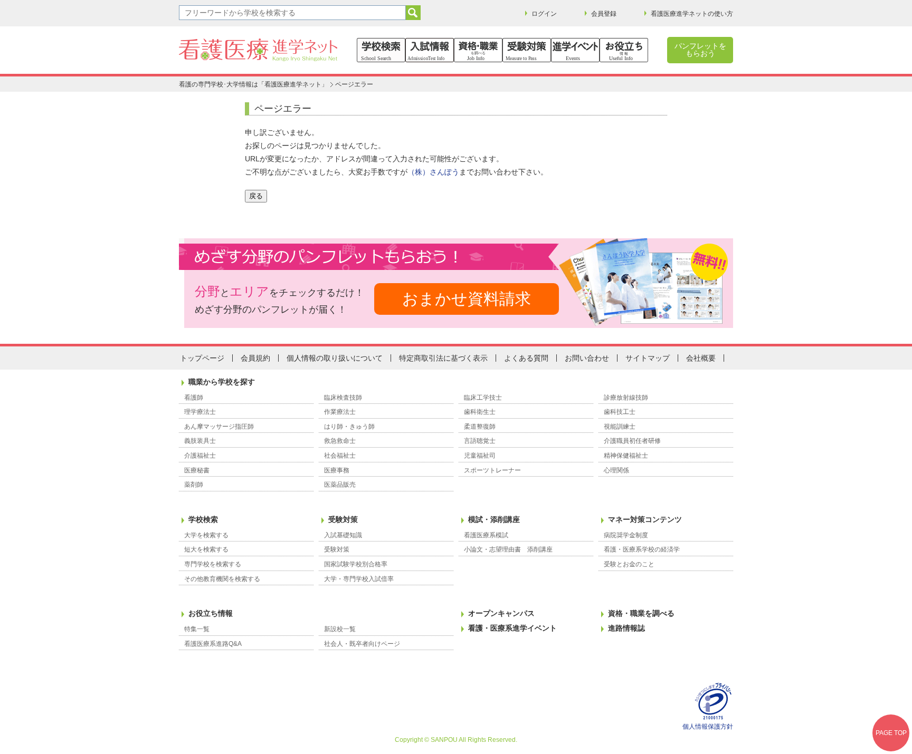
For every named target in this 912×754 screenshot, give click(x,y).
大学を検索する (206, 535)
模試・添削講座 (494, 519)
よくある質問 (526, 358)
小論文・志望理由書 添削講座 (508, 549)
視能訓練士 (619, 426)
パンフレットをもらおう (700, 49)
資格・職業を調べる (641, 613)
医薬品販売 (340, 484)
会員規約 (255, 358)
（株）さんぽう (433, 172)
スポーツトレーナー (492, 470)
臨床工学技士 (483, 397)
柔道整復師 (480, 426)
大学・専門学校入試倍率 (359, 579)
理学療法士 (200, 411)
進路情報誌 (626, 628)
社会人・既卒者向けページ (362, 643)
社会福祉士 (340, 455)
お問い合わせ (587, 358)
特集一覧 (197, 629)
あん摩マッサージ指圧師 (219, 426)
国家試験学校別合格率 (355, 564)
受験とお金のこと (629, 564)
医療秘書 (197, 470)
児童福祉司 (480, 455)
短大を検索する (206, 549)
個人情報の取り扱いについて (335, 358)
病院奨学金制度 (626, 535)
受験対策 (343, 519)
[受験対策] (526, 50)
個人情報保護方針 (707, 726)
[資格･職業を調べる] (478, 50)
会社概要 (701, 358)
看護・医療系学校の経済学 (642, 549)
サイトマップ (647, 358)
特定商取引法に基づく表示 (443, 358)
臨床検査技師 (343, 397)
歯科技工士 (619, 411)
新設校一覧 (340, 629)
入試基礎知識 (343, 535)
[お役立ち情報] (624, 50)
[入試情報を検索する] (429, 50)
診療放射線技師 (626, 397)
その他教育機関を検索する (222, 579)
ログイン (544, 14)
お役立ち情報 (210, 613)
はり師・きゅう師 (349, 426)
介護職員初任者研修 (632, 440)
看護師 (193, 397)
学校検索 (203, 519)
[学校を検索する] (381, 50)
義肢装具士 (200, 440)
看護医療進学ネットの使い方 (692, 14)
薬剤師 (193, 484)
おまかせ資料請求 (466, 298)
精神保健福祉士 (626, 455)
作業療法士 (340, 411)
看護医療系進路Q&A (213, 643)
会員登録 (603, 14)
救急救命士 (340, 440)
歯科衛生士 (480, 411)
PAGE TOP (891, 733)
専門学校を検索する (212, 564)
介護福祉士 (200, 455)
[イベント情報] (575, 50)
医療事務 (336, 470)
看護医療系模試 (486, 535)
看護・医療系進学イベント (512, 628)
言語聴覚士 (480, 440)
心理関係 (616, 470)
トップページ (202, 358)
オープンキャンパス (501, 613)
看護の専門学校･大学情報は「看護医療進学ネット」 (253, 84)
